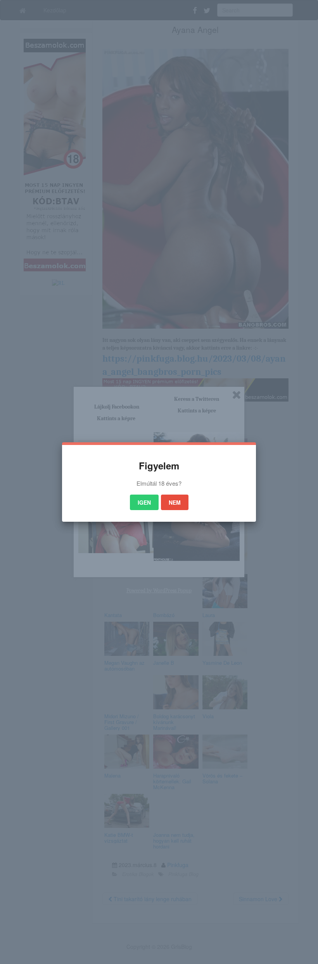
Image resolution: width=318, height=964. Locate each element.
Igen (144, 502)
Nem (175, 502)
